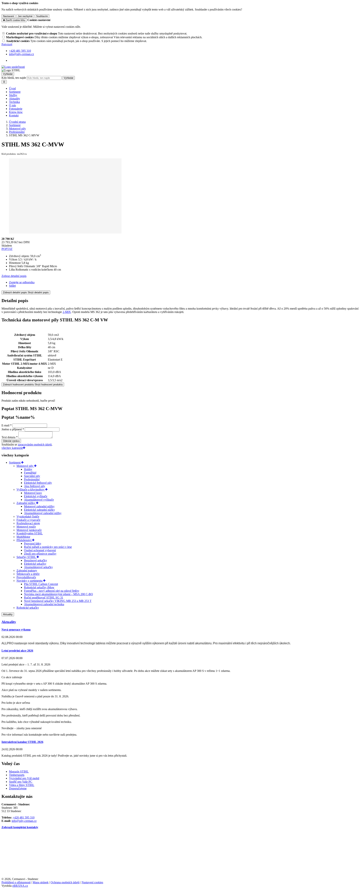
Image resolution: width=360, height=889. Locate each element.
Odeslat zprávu (11, 441)
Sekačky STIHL (26, 557)
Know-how (16, 112)
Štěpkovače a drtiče (28, 573)
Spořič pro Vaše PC (20, 781)
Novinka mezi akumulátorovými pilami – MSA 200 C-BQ (58, 594)
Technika (14, 102)
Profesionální (32, 479)
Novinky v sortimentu (29, 580)
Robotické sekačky (27, 607)
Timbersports (16, 774)
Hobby (28, 469)
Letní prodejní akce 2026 (17, 650)
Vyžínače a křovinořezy (30, 489)
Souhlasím (42, 16)
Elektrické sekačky (35, 563)
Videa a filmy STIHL (21, 785)
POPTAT (7, 249)
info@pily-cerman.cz (24, 820)
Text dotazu (8, 437)
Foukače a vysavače (28, 519)
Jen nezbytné (25, 16)
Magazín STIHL (19, 771)
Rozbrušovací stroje (28, 523)
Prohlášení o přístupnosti (16, 882)
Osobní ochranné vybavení (40, 550)
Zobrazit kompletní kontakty (20, 827)
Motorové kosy (33, 492)
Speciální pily (32, 476)
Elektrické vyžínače (35, 496)
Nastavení (8, 16)
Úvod (12, 88)
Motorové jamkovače (29, 530)
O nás (12, 105)
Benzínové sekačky (35, 560)
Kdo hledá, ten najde (14, 77)
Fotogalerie (15, 108)
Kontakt (14, 115)
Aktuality (14, 98)
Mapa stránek (41, 882)
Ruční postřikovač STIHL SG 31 (43, 597)
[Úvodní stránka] (13, 66)
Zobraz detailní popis (14, 276)
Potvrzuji (7, 44)
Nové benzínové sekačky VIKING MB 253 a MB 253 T (58, 600)
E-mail (5, 425)
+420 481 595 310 (23, 817)
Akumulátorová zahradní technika (44, 604)
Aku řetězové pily (34, 486)
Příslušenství (24, 540)
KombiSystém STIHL (29, 533)
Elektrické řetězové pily (38, 482)
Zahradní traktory (26, 570)
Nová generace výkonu (16, 629)
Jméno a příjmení (12, 429)
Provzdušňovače (26, 577)
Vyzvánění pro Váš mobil (24, 778)
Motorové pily (25, 465)
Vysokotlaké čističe (27, 516)
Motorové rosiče (26, 526)
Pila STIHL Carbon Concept (41, 584)
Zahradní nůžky (26, 503)
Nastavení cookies (92, 882)
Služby (13, 95)
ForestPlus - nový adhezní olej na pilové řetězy (51, 590)
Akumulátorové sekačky (38, 567)
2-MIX (67, 312)
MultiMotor (23, 536)
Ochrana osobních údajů (65, 882)
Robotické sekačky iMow (39, 587)
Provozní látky (32, 543)
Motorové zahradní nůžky (39, 506)
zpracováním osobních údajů (35, 444)
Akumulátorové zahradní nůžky (43, 513)
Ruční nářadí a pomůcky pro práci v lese (48, 546)
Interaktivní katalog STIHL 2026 (22, 741)
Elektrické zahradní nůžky (39, 509)
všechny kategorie (12, 447)
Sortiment (14, 91)
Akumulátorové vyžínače (39, 499)
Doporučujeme (18, 788)
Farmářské (30, 472)
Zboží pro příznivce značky (40, 553)
